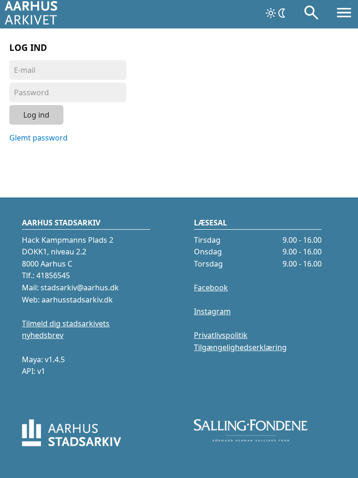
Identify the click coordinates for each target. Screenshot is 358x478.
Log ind (36, 115)
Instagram (212, 311)
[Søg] (311, 14)
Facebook (211, 287)
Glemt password (38, 138)
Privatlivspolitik (221, 335)
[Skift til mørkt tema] (276, 13)
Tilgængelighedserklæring (240, 347)
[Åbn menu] (344, 14)
